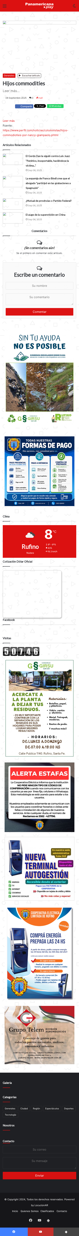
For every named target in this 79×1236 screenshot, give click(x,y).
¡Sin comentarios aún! (39, 248)
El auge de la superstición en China (45, 214)
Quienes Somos (30, 1211)
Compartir (26, 106)
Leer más (9, 120)
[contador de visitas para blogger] (21, 655)
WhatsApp (56, 106)
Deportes (68, 1108)
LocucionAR (41, 1205)
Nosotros (9, 1125)
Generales (9, 75)
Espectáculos (52, 1108)
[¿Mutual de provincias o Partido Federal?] (13, 204)
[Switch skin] (74, 7)
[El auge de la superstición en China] (13, 218)
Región (36, 1108)
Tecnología (10, 1114)
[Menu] (4, 7)
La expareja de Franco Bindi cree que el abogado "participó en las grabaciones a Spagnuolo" (48, 183)
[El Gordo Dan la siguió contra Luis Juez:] (13, 159)
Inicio (15, 1211)
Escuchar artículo (30, 75)
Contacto (8, 1141)
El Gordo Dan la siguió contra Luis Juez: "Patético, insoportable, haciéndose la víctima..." (48, 160)
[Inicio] (39, 6)
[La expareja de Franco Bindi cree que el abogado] (13, 181)
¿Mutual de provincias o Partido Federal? (49, 200)
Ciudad (24, 1108)
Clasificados (47, 1211)
